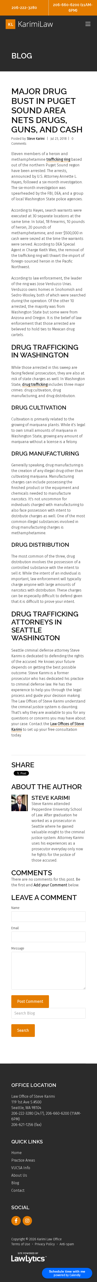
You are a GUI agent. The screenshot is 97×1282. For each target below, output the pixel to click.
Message (17, 948)
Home (16, 1153)
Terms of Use (20, 1244)
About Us (19, 1175)
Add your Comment (50, 885)
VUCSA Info (20, 1168)
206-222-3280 (24, 7)
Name (15, 908)
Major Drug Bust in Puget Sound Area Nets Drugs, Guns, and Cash (47, 110)
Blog (15, 1183)
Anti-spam (67, 1244)
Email (15, 928)
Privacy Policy (45, 1244)
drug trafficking (35, 384)
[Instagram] (27, 1220)
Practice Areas (23, 1160)
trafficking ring (58, 159)
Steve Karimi (35, 139)
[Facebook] (16, 1220)
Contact (17, 1190)
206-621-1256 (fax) (26, 1124)
